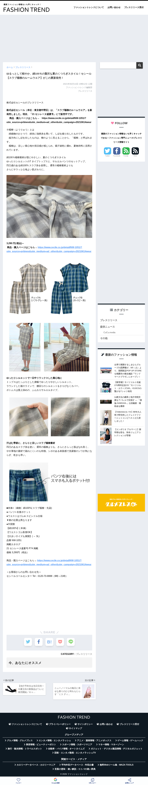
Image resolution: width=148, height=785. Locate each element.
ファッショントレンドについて (89, 7)
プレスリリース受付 (134, 7)
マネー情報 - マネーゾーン (111, 744)
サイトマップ (75, 728)
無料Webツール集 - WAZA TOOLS (116, 765)
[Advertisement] (74, 37)
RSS (135, 156)
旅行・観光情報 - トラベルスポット (25, 749)
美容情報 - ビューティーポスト (41, 744)
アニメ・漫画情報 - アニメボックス (94, 740)
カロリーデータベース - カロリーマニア (36, 765)
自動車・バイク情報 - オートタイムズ (66, 749)
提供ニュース (107, 326)
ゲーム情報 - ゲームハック (130, 740)
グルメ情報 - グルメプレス (20, 740)
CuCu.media (109, 332)
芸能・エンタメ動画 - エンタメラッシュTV (75, 753)
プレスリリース (84, 654)
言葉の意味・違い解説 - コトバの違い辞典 (75, 769)
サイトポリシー (85, 724)
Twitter (107, 156)
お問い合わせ (114, 7)
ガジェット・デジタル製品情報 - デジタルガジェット (117, 749)
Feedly (126, 156)
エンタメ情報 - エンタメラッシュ (55, 740)
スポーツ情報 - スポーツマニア (77, 744)
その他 (104, 338)
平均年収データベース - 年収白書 (77, 765)
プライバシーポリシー (60, 724)
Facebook (116, 156)
